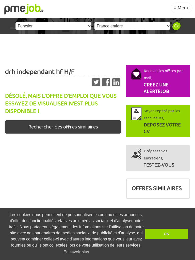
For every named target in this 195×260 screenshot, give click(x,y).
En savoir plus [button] (76, 252)
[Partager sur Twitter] (96, 81)
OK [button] (166, 234)
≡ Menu (181, 8)
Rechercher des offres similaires (63, 127)
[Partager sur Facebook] (106, 81)
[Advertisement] (97, 48)
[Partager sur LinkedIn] (116, 81)
